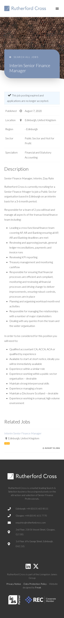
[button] (57, 8)
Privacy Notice (13, 583)
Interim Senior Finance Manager (22, 433)
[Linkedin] (28, 566)
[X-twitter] (36, 566)
